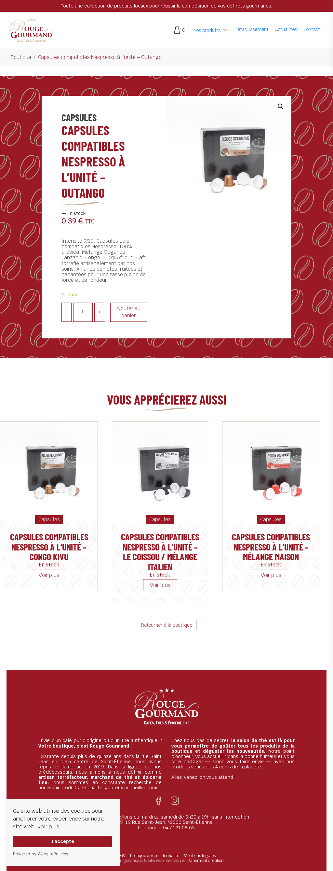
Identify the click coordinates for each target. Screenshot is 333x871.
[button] (210, 30)
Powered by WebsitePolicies (40, 853)
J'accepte (62, 841)
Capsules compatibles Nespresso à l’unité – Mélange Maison (271, 547)
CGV (121, 855)
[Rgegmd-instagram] (175, 801)
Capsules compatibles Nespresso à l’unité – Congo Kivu (49, 547)
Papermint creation (205, 860)
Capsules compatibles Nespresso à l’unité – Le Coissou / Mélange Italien (160, 551)
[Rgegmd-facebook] (158, 801)
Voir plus (48, 826)
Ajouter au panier (128, 312)
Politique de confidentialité (154, 855)
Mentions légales (200, 855)
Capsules (79, 117)
